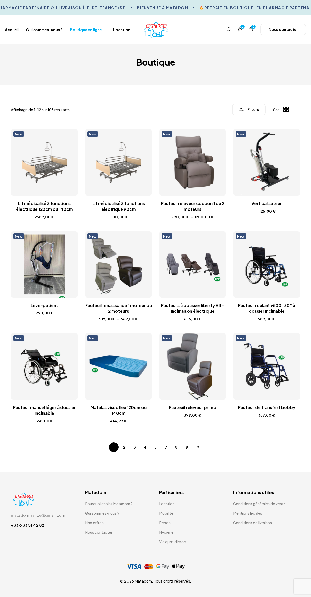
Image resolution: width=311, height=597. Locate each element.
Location (121, 29)
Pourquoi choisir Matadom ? (109, 503)
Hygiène (166, 532)
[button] (283, 29)
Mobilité (166, 513)
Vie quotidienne (172, 541)
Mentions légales (247, 513)
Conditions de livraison (252, 522)
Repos (165, 522)
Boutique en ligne (86, 29)
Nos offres (94, 522)
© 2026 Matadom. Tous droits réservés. (155, 581)
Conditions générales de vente (259, 503)
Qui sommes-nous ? (44, 29)
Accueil (12, 29)
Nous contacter (98, 532)
